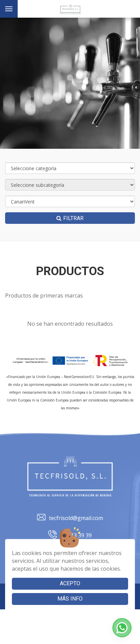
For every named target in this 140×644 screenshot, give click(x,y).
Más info (70, 598)
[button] (122, 627)
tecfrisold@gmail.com (76, 518)
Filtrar (73, 218)
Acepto (70, 583)
